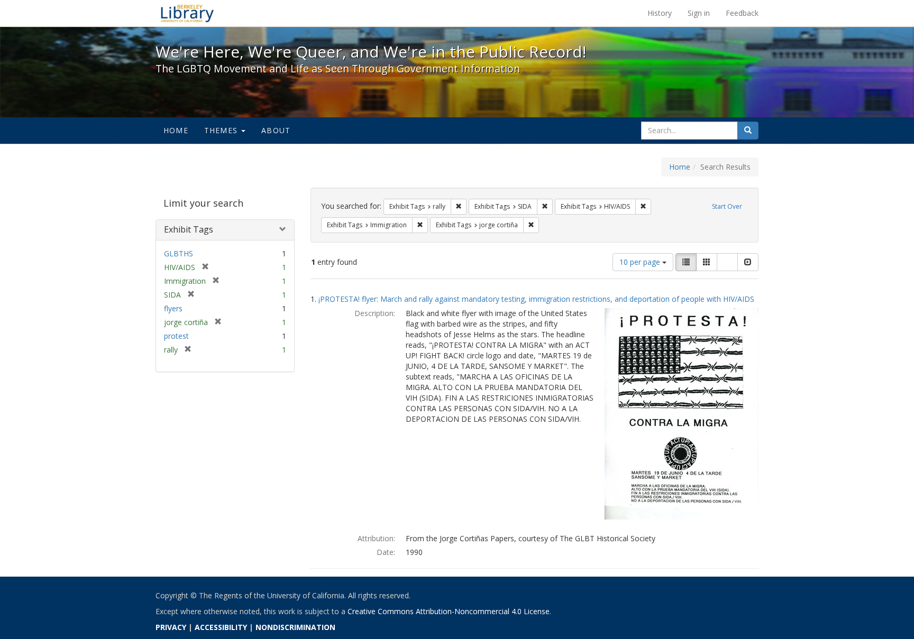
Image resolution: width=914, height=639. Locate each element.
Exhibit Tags (188, 229)
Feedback (742, 13)
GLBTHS (178, 253)
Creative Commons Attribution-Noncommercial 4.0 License (449, 611)
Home (175, 130)
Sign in (699, 13)
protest (176, 336)
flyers (173, 308)
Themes (222, 130)
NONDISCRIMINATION (295, 627)
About (275, 130)
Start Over (727, 206)
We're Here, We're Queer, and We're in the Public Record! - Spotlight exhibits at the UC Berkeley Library (187, 13)
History (659, 13)
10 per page (640, 262)
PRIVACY (171, 627)
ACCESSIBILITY (221, 627)
